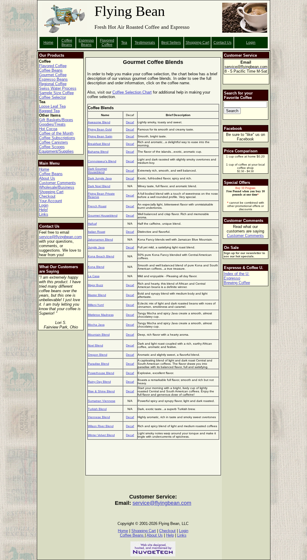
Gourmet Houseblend (103, 215)
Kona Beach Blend (101, 256)
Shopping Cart (51, 192)
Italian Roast (96, 231)
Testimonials (145, 42)
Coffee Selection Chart (132, 92)
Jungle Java (96, 247)
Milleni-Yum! (96, 305)
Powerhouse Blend (101, 373)
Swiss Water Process (57, 88)
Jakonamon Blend (100, 239)
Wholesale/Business (56, 187)
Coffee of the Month (56, 133)
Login (250, 42)
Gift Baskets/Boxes (56, 120)
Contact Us (222, 42)
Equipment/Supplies (56, 151)
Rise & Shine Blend (101, 391)
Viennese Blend (99, 417)
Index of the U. (236, 273)
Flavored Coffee (107, 42)
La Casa (94, 276)
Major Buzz (95, 285)
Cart (205, 42)
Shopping (194, 42)
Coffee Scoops (52, 147)
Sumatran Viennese (101, 401)
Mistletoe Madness (101, 314)
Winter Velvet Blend (101, 435)
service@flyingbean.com (60, 237)
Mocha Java (96, 324)
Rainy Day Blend (99, 381)
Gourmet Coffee (53, 75)
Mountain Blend (99, 334)
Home (48, 42)
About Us (47, 178)
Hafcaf (92, 223)
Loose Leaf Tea (52, 106)
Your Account (50, 201)
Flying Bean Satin (100, 136)
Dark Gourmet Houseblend (97, 170)
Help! (43, 210)
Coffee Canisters (53, 142)
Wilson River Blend (101, 426)
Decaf (130, 122)
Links (43, 214)
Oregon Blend (97, 354)
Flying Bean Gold (100, 129)
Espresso (232, 278)
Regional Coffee (53, 84)
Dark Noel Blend (99, 186)
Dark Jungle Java (100, 178)
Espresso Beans (86, 42)
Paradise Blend (98, 363)
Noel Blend (95, 345)
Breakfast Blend (99, 143)
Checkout (47, 196)
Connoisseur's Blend (102, 161)
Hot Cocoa (48, 129)
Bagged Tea (49, 111)
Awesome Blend (99, 122)
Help (170, 535)
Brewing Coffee (237, 282)
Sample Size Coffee (56, 93)
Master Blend (97, 295)
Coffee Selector (52, 97)
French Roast (97, 206)
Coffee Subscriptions (57, 138)
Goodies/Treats (52, 124)
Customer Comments (57, 183)
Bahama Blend (98, 151)
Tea (124, 42)
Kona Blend (96, 266)
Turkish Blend (97, 409)
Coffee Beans (66, 42)
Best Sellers (171, 42)
